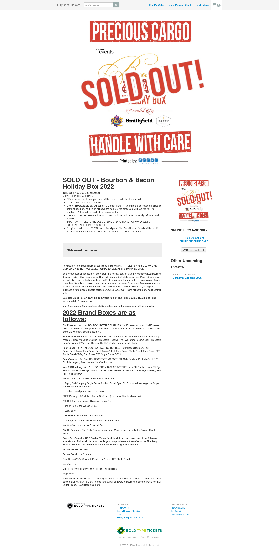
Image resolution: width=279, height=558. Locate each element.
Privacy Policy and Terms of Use (131, 517)
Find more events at (194, 239)
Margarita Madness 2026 (187, 278)
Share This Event (195, 250)
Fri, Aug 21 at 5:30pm (183, 274)
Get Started (176, 510)
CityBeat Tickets (68, 4)
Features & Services (180, 507)
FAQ (119, 514)
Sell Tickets (203, 4)
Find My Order (156, 4)
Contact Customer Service (128, 510)
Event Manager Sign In (180, 4)
